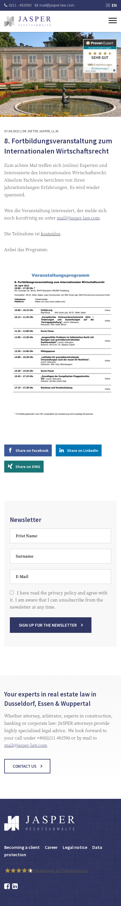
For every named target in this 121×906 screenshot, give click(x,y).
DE (108, 5)
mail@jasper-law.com (56, 5)
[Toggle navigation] (113, 19)
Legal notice (75, 847)
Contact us (24, 766)
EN (114, 5)
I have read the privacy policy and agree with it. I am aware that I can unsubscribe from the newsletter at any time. (58, 600)
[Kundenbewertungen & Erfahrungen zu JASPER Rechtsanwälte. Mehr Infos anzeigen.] (100, 56)
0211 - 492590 (20, 5)
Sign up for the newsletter (48, 625)
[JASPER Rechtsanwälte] (27, 21)
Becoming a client (22, 847)
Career (51, 847)
